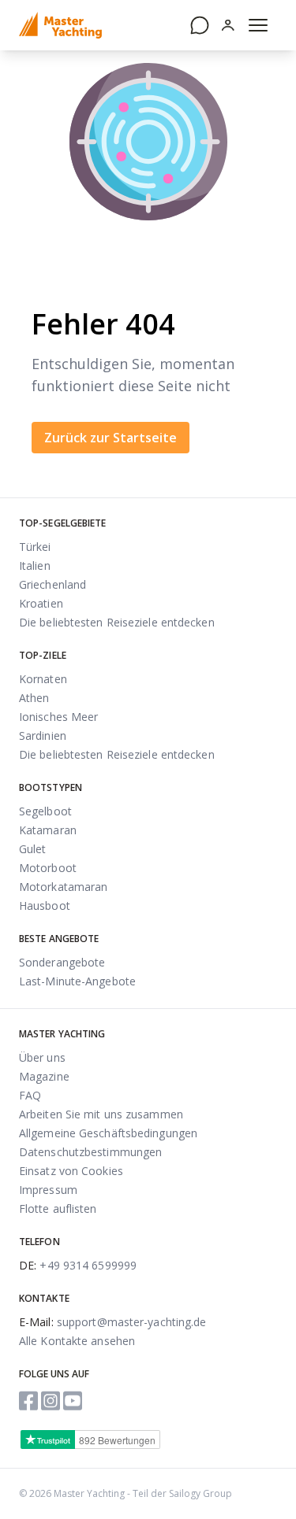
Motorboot (48, 867)
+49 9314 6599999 (78, 1265)
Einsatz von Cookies (71, 1170)
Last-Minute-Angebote (77, 981)
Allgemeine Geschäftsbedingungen (108, 1132)
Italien (35, 565)
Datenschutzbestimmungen (90, 1151)
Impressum (48, 1189)
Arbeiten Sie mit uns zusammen (101, 1114)
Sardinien (42, 735)
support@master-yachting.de (112, 1321)
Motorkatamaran (63, 886)
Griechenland (52, 584)
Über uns (42, 1057)
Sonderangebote (62, 962)
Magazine (44, 1076)
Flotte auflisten (58, 1208)
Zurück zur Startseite (110, 437)
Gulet (33, 848)
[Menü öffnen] (258, 25)
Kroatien (41, 603)
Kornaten (43, 678)
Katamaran (48, 829)
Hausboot (44, 905)
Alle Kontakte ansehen (77, 1340)
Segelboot (45, 811)
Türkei (35, 546)
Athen (34, 697)
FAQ (30, 1095)
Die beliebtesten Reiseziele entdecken (117, 622)
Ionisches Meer (58, 716)
